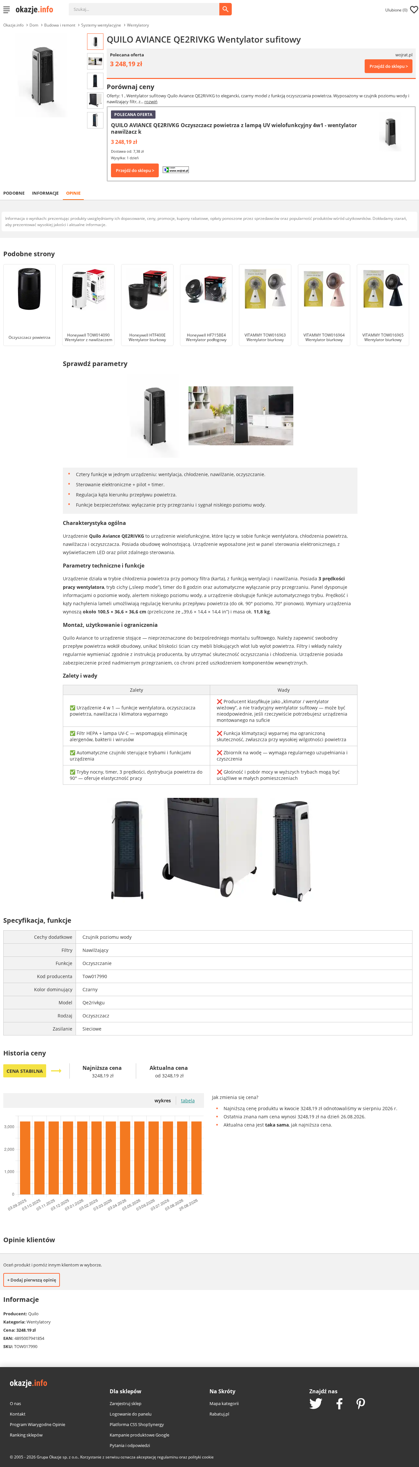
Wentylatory (138, 25)
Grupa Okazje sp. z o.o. (57, 1457)
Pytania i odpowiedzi (130, 1445)
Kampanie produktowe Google (139, 1435)
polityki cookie (201, 1457)
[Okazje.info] (36, 10)
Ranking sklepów (26, 1435)
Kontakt (18, 1414)
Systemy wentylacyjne (101, 25)
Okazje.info (13, 25)
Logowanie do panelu (131, 1414)
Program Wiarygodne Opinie (37, 1424)
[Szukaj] (149, 6)
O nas (15, 1403)
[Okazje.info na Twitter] (315, 1404)
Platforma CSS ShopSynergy (137, 1424)
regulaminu (167, 1457)
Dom (33, 25)
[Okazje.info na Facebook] (339, 1404)
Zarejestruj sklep (125, 1403)
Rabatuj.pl (219, 1414)
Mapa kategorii (224, 1403)
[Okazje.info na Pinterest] (360, 1404)
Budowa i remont (59, 25)
